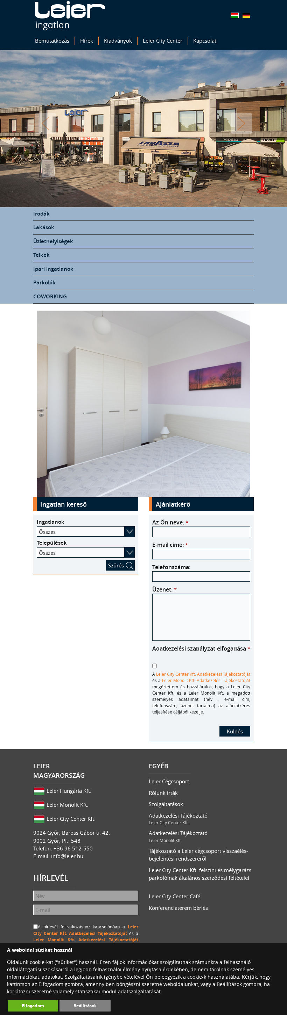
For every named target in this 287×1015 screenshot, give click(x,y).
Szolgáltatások (166, 803)
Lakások (43, 227)
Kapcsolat (204, 40)
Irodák (41, 213)
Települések (52, 542)
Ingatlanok (50, 521)
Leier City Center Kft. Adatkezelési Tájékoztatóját (203, 674)
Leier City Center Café (174, 896)
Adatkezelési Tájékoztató (178, 819)
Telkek (41, 255)
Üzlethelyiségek (53, 241)
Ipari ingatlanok (53, 269)
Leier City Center (162, 40)
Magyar (235, 15)
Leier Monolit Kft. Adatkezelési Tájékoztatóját (206, 680)
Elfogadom (33, 1006)
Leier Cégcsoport (169, 781)
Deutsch (246, 15)
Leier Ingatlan (70, 15)
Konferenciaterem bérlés (178, 907)
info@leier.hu (67, 856)
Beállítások (85, 1006)
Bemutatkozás (52, 40)
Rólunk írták (163, 792)
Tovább (241, 123)
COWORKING (50, 296)
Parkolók (44, 282)
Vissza (45, 123)
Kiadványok (118, 40)
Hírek (86, 40)
